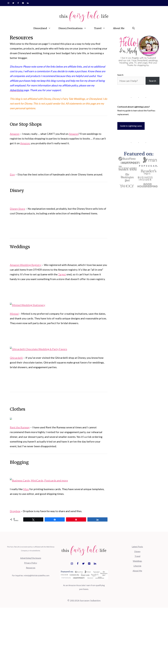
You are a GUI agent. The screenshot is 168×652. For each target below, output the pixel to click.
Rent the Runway (20, 427)
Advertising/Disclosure (30, 558)
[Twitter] (13, 3)
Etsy (12, 174)
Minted (14, 313)
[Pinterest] (23, 3)
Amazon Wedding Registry (25, 264)
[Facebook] (18, 3)
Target (62, 274)
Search (120, 75)
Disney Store (17, 208)
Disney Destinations (71, 28)
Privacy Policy (30, 563)
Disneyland (40, 28)
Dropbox (15, 511)
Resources (30, 567)
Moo (26, 489)
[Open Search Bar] (133, 28)
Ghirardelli (16, 357)
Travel (97, 28)
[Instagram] (8, 3)
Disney (137, 551)
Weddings (137, 561)
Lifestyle (137, 566)
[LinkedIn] (28, 3)
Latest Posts (137, 546)
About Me (118, 28)
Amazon (14, 133)
